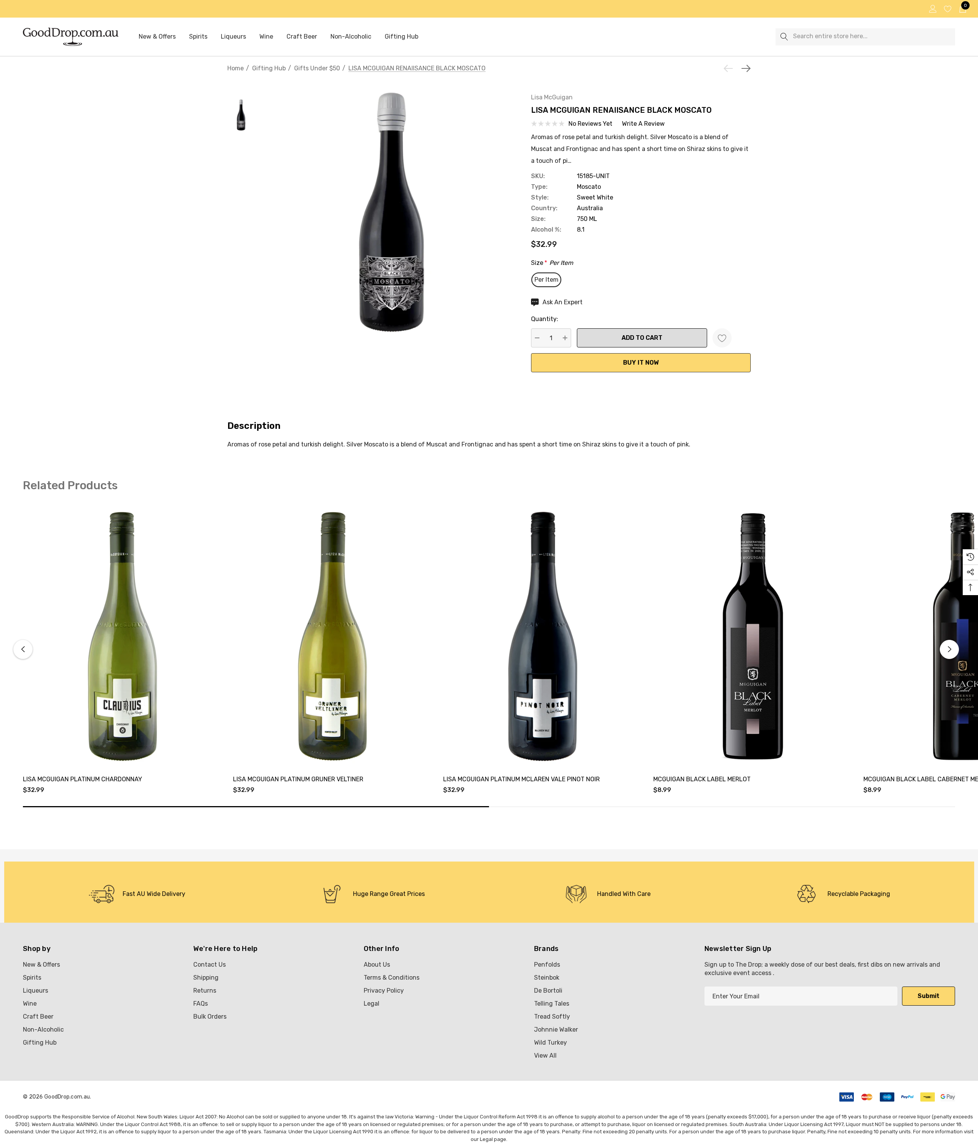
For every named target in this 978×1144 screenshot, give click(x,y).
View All (545, 1055)
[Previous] (730, 68)
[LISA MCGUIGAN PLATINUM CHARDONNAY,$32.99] (122, 636)
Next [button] (949, 649)
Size (552, 262)
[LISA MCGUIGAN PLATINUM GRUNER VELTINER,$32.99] (332, 636)
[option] (136, 894)
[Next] (744, 68)
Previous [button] (22, 649)
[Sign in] (932, 9)
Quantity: (544, 319)
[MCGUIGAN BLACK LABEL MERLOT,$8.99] (752, 636)
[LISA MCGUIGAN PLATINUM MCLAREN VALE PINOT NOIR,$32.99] (542, 636)
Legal (486, 1139)
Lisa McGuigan (552, 97)
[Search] (784, 36)
